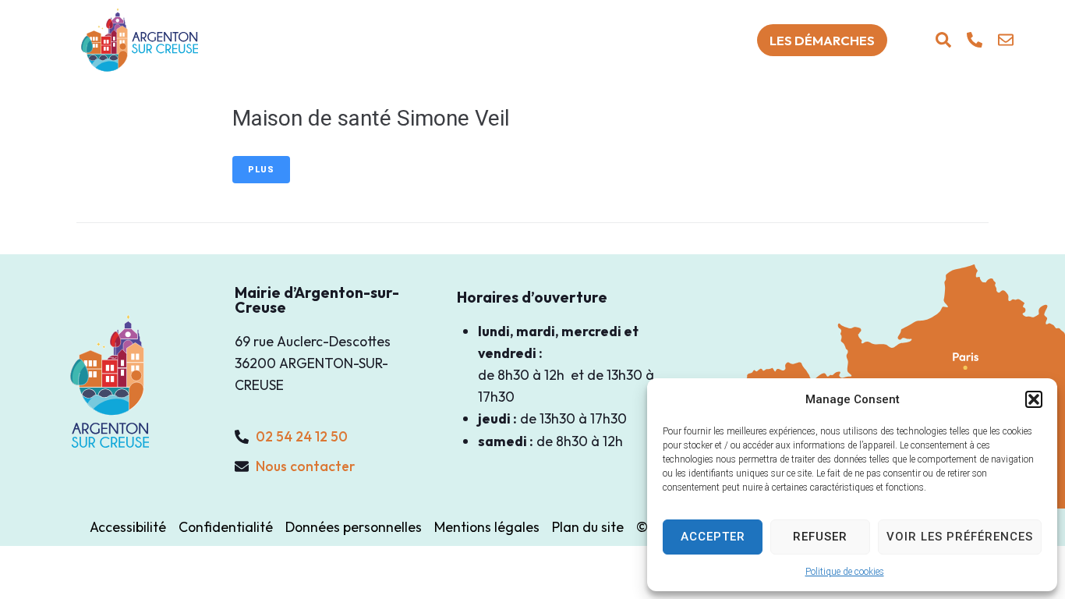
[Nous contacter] (1006, 40)
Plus (261, 170)
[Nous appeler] (974, 40)
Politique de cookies (844, 571)
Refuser (820, 537)
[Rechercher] (943, 40)
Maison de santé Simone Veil (371, 118)
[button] (1034, 399)
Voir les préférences (959, 537)
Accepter (713, 537)
